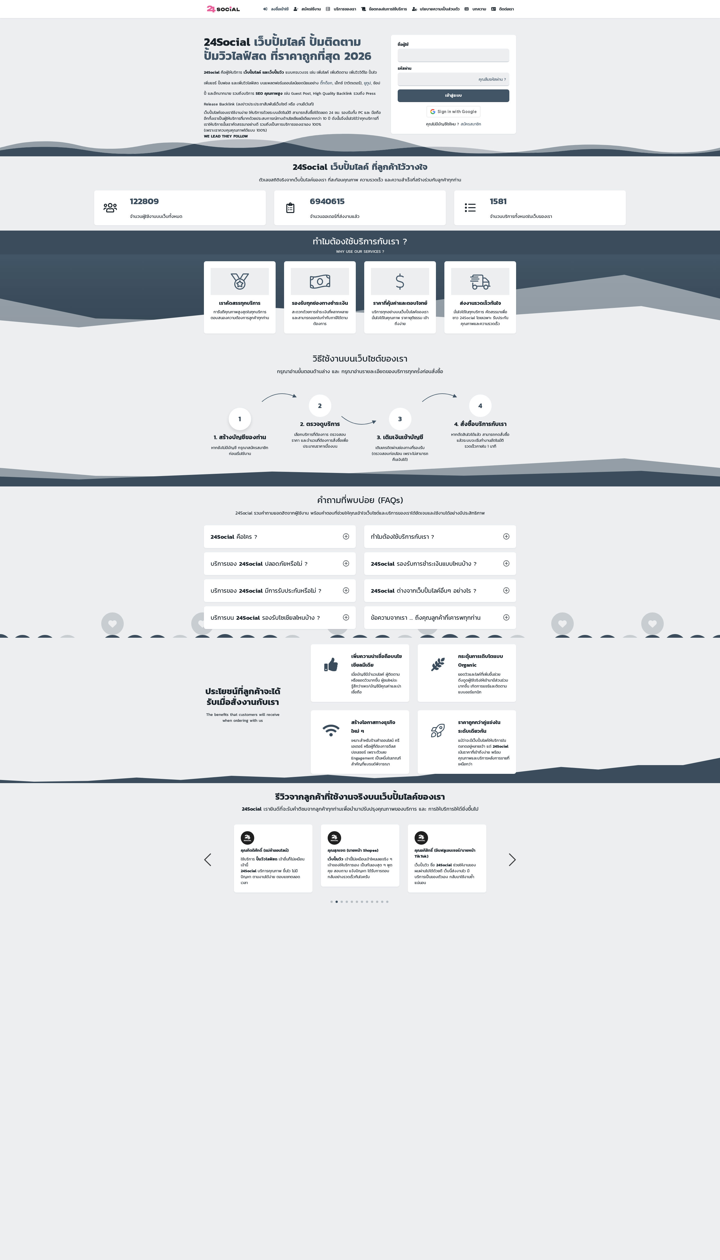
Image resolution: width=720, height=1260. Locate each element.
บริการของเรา (345, 9)
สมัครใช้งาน (311, 9)
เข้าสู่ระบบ (453, 95)
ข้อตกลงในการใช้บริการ (388, 9)
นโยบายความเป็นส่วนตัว (440, 9)
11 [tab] (382, 902)
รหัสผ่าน (404, 68)
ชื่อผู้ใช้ (403, 45)
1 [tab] (331, 902)
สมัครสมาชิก (471, 124)
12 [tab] (387, 901)
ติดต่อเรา (506, 9)
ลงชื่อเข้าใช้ (280, 9)
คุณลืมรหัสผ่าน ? (492, 79)
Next (511, 859)
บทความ (479, 9)
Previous (208, 859)
